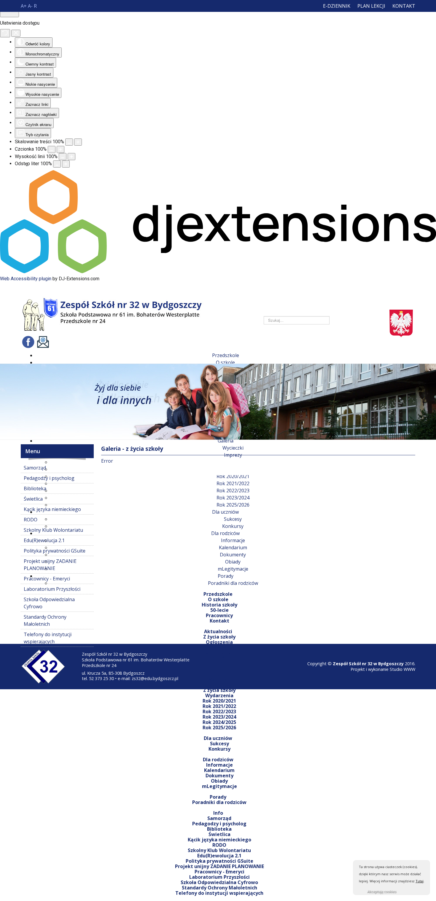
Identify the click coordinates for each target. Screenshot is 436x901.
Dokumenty (219, 775)
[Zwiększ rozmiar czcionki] (60, 149)
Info (218, 813)
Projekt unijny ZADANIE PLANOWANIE (219, 866)
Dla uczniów (218, 738)
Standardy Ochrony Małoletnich (219, 887)
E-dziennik (336, 6)
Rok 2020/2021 (219, 701)
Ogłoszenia (219, 642)
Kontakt (403, 6)
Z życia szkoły (219, 690)
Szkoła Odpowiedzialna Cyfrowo (219, 882)
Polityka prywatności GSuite (219, 861)
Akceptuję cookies (381, 891)
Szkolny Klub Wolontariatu (219, 850)
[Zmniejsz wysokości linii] (62, 156)
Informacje (219, 765)
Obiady (219, 781)
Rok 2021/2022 (219, 706)
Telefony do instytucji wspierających (219, 893)
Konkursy (219, 749)
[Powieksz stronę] (78, 142)
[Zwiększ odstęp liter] (66, 164)
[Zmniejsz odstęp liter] (57, 164)
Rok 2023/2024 (219, 717)
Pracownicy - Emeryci (219, 871)
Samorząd (219, 818)
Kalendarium (219, 770)
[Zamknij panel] (15, 33)
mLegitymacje (219, 786)
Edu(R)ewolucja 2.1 (219, 855)
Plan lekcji (371, 6)
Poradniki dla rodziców (219, 802)
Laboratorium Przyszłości (219, 877)
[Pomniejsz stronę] (69, 142)
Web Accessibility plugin (25, 278)
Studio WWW (402, 669)
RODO (219, 845)
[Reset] (5, 33)
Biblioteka (219, 829)
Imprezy (219, 685)
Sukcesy (219, 743)
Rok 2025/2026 (219, 727)
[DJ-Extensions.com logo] (218, 271)
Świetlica (219, 834)
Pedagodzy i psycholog (219, 823)
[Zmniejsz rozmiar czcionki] (51, 149)
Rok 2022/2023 (219, 711)
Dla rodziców (218, 759)
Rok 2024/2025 (219, 722)
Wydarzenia (219, 695)
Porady (218, 797)
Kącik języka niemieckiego (219, 839)
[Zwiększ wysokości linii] (71, 156)
